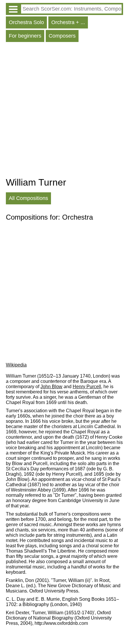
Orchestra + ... (68, 22)
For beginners (25, 36)
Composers (62, 36)
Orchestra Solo (26, 22)
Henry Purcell (87, 386)
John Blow (51, 386)
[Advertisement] (63, 111)
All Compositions (28, 198)
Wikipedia (16, 364)
